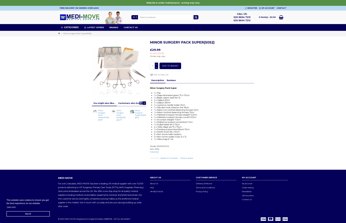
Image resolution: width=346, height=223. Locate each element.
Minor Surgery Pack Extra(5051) (121, 113)
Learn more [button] (11, 207)
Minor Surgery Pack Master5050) (102, 113)
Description (157, 80)
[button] (141, 103)
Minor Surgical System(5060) (139, 112)
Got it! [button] (28, 214)
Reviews (171, 80)
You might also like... (104, 103)
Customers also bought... (132, 103)
